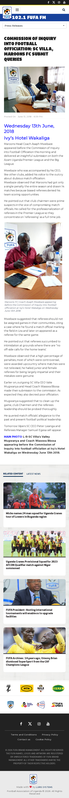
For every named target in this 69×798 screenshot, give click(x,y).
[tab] (14, 474)
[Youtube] (64, 2)
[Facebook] (48, 2)
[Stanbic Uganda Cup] (27, 705)
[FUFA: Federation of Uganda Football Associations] (7, 13)
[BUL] (58, 688)
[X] (54, 2)
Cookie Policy (44, 739)
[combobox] (34, 25)
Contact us (23, 739)
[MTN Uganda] (26, 688)
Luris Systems (44, 787)
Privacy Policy (50, 734)
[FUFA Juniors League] (42, 705)
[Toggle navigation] (17, 10)
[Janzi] (11, 688)
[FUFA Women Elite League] (12, 705)
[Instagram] (59, 2)
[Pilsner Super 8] (57, 704)
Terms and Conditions (24, 734)
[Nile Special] (42, 688)
